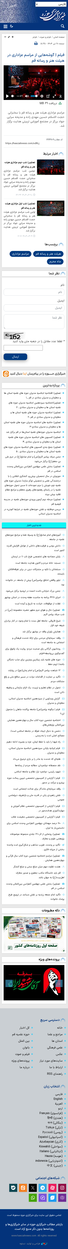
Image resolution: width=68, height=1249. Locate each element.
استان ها (57, 1041)
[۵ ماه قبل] (34, 982)
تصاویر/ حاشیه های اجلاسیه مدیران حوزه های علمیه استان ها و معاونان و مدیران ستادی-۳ (32, 425)
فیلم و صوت (45, 37)
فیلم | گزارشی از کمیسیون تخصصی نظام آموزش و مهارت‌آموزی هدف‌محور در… (37, 808)
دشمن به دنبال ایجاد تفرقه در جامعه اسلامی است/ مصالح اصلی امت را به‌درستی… (37, 733)
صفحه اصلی (58, 37)
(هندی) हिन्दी (55, 1118)
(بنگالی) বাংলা (55, 1123)
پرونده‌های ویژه (49, 959)
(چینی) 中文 (55, 1166)
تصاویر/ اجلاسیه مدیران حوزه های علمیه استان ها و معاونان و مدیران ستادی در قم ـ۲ (36, 415)
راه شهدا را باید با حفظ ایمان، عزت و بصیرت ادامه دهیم (34, 742)
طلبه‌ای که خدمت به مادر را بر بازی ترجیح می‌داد (37, 759)
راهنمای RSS (55, 1074)
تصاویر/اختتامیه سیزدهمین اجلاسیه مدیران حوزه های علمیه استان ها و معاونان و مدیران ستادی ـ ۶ (35, 405)
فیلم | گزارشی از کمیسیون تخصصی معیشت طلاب (35, 817)
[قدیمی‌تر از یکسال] (50, 167)
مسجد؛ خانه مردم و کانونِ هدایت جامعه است (38, 563)
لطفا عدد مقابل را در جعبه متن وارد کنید (38, 341)
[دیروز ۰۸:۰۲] (34, 933)
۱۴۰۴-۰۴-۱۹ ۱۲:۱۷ (24, 236)
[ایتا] (23, 1188)
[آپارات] (52, 1188)
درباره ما (25, 1067)
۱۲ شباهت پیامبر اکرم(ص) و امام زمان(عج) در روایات (34, 670)
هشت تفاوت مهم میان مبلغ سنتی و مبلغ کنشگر (36, 866)
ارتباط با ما (56, 1067)
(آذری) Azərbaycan (51, 1142)
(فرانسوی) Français (51, 1113)
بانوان (26, 1047)
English (58, 1099)
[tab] (34, 525)
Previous (59, 983)
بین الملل (24, 1041)
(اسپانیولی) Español (50, 1137)
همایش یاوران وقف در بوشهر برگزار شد (41, 631)
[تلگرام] (43, 1188)
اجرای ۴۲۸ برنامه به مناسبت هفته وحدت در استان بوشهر (33, 597)
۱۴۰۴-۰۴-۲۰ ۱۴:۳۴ (24, 195)
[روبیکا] (62, 1198)
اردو (60, 1108)
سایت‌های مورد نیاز (51, 1061)
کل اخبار (24, 1028)
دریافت (49, 103)
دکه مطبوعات (51, 910)
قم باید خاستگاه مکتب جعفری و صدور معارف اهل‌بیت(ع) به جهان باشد (40, 875)
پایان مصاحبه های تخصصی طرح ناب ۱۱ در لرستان (35, 556)
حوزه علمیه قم (21, 1034)
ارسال (15, 357)
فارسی (59, 1094)
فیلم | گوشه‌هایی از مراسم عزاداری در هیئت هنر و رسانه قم (35, 58)
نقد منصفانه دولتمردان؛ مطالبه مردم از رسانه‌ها (38, 765)
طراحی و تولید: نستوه (30, 1243)
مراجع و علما (55, 1034)
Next (9, 983)
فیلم (35, 37)
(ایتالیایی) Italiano (51, 1151)
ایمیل (60, 301)
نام (62, 285)
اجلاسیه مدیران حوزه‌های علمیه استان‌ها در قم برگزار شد (33, 432)
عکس (59, 1054)
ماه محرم (55, 261)
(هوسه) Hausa (54, 1156)
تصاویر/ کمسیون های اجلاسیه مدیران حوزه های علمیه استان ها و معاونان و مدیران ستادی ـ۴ (34, 439)
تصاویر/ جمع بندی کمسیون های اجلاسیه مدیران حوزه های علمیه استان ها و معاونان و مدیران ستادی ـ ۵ (32, 449)
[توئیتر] (33, 1188)
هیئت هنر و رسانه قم (48, 254)
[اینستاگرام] (62, 1188)
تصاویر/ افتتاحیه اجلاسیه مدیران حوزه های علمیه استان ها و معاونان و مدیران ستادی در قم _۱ (32, 395)
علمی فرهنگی (55, 1047)
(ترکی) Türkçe (54, 1127)
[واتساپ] (33, 1198)
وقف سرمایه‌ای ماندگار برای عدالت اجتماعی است (37, 789)
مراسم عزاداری (20, 254)
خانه (60, 1028)
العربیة (59, 1104)
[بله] (13, 1188)
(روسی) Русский (52, 1132)
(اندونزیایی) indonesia (49, 1161)
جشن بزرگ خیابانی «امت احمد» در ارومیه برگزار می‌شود (33, 591)
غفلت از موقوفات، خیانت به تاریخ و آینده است (38, 603)
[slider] (13, 96)
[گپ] (43, 1198)
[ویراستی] (52, 1198)
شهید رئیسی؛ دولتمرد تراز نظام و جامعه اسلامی (37, 771)
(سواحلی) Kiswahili (51, 1146)
